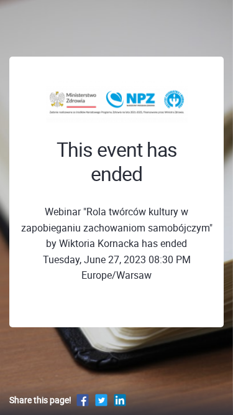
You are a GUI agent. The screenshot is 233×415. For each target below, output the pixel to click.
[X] (101, 400)
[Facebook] (82, 400)
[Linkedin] (120, 400)
